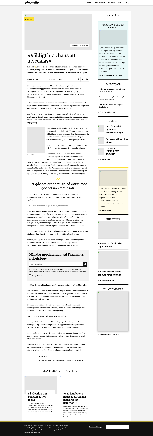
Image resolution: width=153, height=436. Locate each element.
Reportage (111, 3)
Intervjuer (102, 3)
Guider (95, 3)
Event (119, 3)
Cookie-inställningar (95, 427)
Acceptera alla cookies (117, 427)
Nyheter (88, 3)
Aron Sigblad (33, 79)
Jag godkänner (37, 276)
